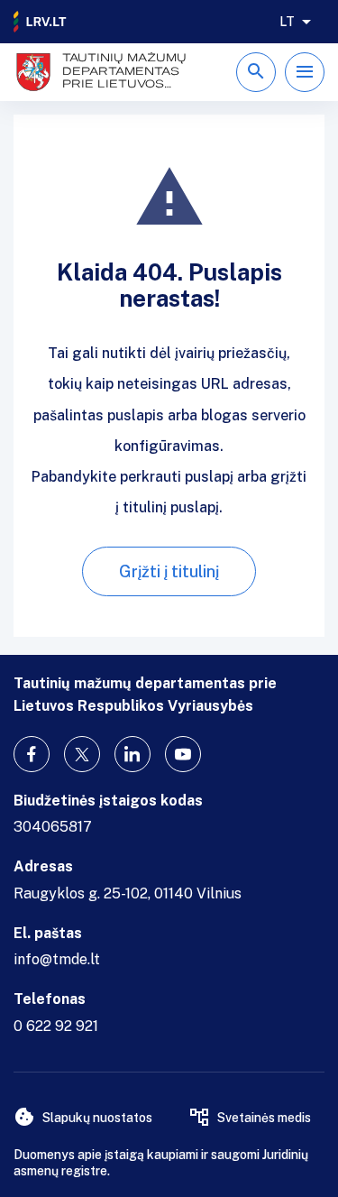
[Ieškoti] (256, 72)
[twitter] (82, 754)
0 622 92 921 (56, 1026)
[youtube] (183, 754)
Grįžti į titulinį (169, 571)
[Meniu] (304, 72)
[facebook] (32, 754)
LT (287, 21)
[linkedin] (132, 754)
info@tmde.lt (57, 959)
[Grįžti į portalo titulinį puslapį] (41, 21)
